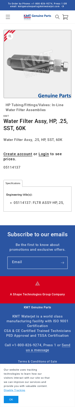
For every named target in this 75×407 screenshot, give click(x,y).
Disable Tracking (14, 390)
